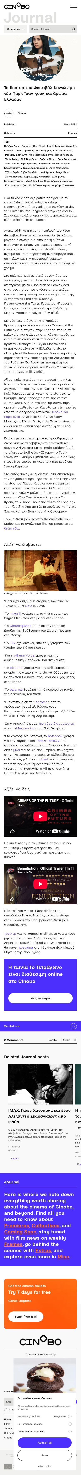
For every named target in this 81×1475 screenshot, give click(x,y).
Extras (43, 1250)
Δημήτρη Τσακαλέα (63, 185)
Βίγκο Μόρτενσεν (49, 163)
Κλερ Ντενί (38, 146)
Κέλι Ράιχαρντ (43, 150)
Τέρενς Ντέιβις (29, 163)
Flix (12, 643)
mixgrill (15, 613)
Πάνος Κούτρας (63, 155)
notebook (55, 736)
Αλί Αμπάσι (47, 172)
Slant (44, 759)
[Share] (74, 42)
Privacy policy (44, 1466)
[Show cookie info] (70, 1416)
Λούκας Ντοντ (47, 159)
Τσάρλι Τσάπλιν (55, 146)
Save (44, 1455)
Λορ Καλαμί (30, 176)
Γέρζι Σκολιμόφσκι (39, 185)
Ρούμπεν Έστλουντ (16, 155)
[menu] (73, 6)
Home (7, 1419)
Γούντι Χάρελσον (24, 150)
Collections (45, 1225)
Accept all (45, 1442)
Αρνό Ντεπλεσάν (58, 168)
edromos (42, 702)
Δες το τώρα (40, 998)
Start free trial (26, 1316)
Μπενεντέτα (25, 728)
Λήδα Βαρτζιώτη (30, 172)
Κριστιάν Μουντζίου (16, 185)
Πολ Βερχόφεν (29, 159)
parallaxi (16, 689)
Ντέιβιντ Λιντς (12, 146)
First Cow (43, 181)
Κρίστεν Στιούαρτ (62, 150)
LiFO (28, 605)
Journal (8, 1428)
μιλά (16, 750)
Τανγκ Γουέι (62, 172)
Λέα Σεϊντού (12, 163)
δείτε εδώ (11, 528)
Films (7, 1424)
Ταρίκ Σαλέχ (12, 159)
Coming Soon (20, 1231)
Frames (72, 133)
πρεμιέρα (26, 947)
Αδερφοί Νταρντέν (61, 181)
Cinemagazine (21, 625)
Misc (63, 1256)
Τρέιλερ (10, 933)
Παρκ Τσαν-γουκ (67, 159)
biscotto (16, 667)
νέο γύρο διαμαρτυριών (56, 723)
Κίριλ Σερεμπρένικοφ (35, 168)
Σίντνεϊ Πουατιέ (13, 176)
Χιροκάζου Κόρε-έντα (41, 155)
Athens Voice (24, 655)
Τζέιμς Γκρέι (12, 172)
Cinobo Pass (11, 1437)
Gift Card (9, 1433)
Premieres (16, 1225)
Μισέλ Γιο (31, 181)
